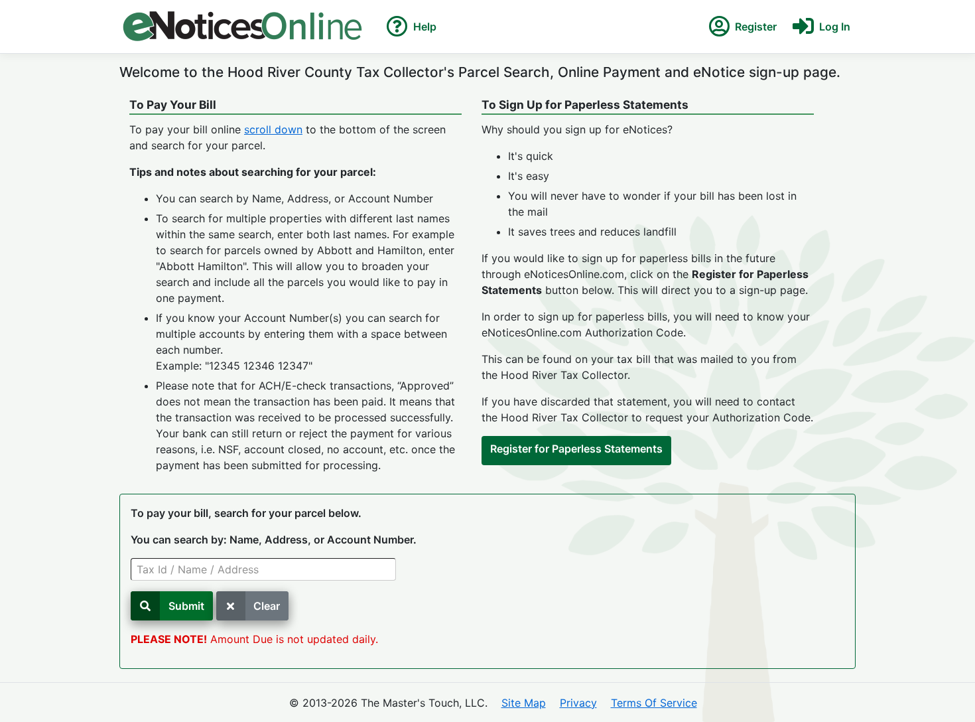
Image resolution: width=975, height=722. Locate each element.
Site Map (523, 702)
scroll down (273, 129)
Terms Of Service (654, 702)
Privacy (578, 702)
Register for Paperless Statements (576, 448)
